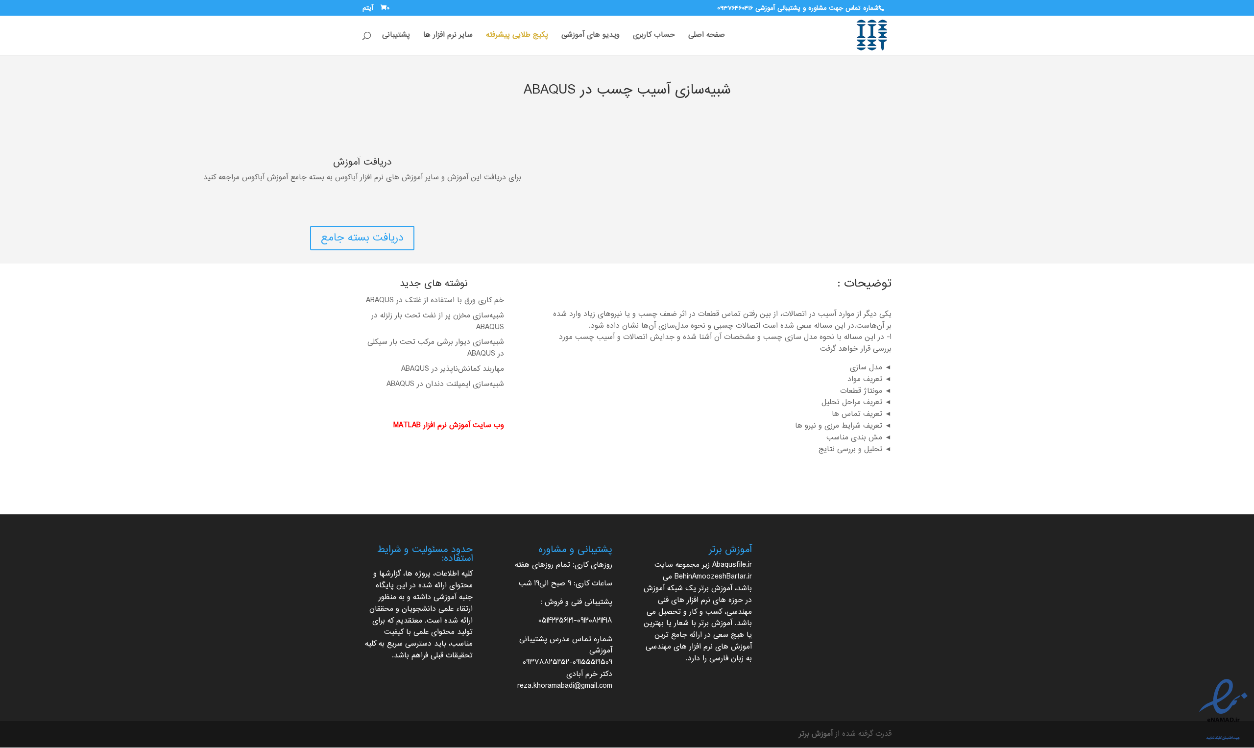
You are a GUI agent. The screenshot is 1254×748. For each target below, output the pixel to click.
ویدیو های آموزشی (590, 37)
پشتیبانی (396, 37)
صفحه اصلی (706, 37)
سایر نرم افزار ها (448, 37)
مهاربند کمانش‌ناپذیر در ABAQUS (452, 369)
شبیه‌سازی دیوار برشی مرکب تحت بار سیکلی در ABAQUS (435, 348)
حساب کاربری (654, 37)
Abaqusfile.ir (732, 565)
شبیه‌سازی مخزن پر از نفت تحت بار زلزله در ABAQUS (437, 321)
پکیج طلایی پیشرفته (517, 37)
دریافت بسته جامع (362, 238)
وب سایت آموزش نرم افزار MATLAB (448, 425)
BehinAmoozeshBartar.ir (713, 576)
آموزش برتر (715, 588)
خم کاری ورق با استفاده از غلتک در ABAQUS (435, 300)
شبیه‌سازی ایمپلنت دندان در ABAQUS (445, 384)
